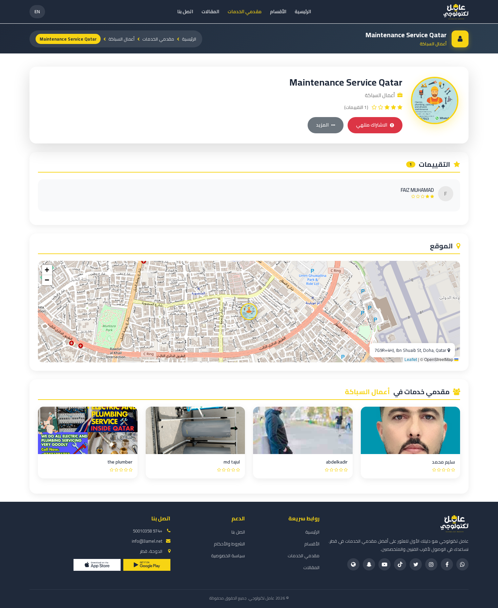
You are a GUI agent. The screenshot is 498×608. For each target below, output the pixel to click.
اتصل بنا (185, 11)
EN (37, 11)
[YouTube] (384, 564)
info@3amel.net (147, 541)
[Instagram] (431, 564)
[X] (416, 564)
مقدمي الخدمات (245, 11)
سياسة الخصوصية (228, 555)
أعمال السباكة (121, 39)
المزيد (322, 124)
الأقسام (278, 11)
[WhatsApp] (462, 564)
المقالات (210, 11)
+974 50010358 (147, 531)
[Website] (353, 564)
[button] (249, 311)
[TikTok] (400, 564)
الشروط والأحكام (229, 544)
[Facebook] (447, 564)
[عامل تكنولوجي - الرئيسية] (456, 11)
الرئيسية (303, 11)
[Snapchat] (369, 564)
